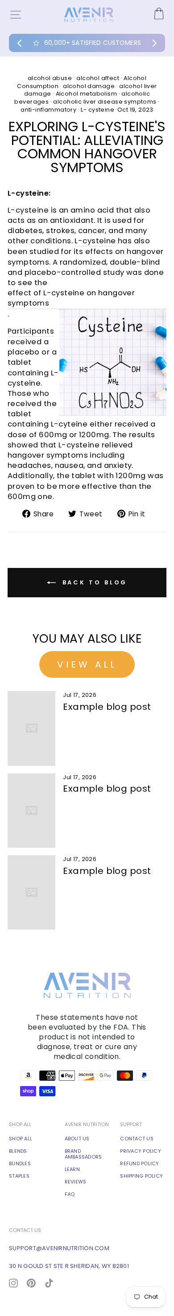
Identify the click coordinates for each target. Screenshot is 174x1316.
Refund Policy (139, 1164)
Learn (72, 1169)
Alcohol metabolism (86, 93)
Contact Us (136, 1139)
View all (87, 664)
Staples (19, 1176)
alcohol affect (97, 78)
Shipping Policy (141, 1176)
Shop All (20, 1139)
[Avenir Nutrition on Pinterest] (31, 1282)
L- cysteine (97, 109)
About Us (77, 1139)
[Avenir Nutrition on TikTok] (49, 1282)
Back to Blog (93, 582)
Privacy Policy (140, 1151)
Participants (31, 331)
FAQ (70, 1194)
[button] (19, 43)
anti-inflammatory (48, 109)
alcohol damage (89, 86)
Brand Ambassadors (83, 1154)
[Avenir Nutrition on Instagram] (13, 1282)
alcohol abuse (50, 78)
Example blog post (107, 706)
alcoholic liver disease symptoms (104, 101)
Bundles (20, 1164)
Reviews (76, 1182)
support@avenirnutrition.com (59, 1248)
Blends (18, 1151)
